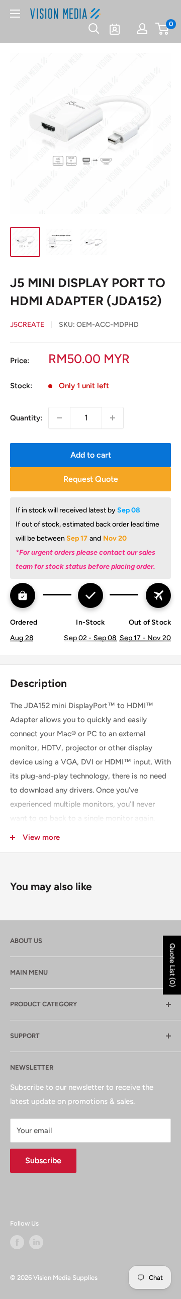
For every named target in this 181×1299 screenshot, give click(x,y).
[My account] (142, 28)
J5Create (27, 324)
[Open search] (94, 28)
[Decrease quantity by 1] (59, 417)
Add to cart (90, 455)
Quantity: (26, 417)
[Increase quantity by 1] (112, 417)
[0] (162, 29)
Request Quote (90, 479)
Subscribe (43, 1160)
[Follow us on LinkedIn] (36, 1242)
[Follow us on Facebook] (17, 1242)
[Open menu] (15, 14)
